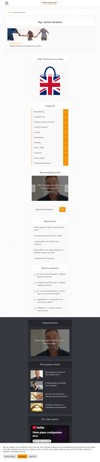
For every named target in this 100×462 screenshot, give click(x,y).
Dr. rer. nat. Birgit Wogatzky (47, 274)
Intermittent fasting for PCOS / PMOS (48, 236)
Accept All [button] (22, 456)
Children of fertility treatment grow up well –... (26, 46)
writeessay (41, 308)
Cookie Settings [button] (10, 456)
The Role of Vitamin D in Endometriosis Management (55, 406)
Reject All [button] (32, 456)
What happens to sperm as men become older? (50, 186)
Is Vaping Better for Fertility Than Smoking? (55, 384)
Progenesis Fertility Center (47, 282)
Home (9, 12)
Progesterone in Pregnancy (44, 258)
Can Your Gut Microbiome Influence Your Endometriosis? (56, 395)
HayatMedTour (42, 299)
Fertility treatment (15, 43)
